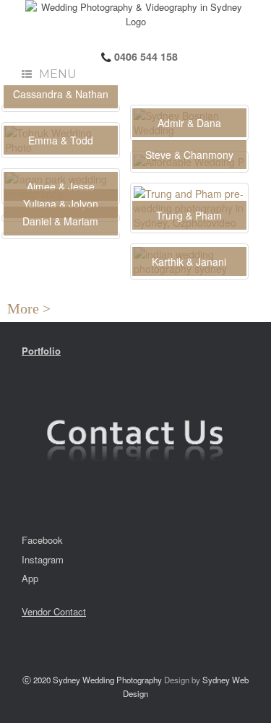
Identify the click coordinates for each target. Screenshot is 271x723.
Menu (58, 74)
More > (32, 308)
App (30, 578)
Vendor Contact (54, 611)
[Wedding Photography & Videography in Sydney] (135, 14)
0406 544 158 (144, 56)
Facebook (42, 540)
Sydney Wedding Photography (107, 679)
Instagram (43, 559)
